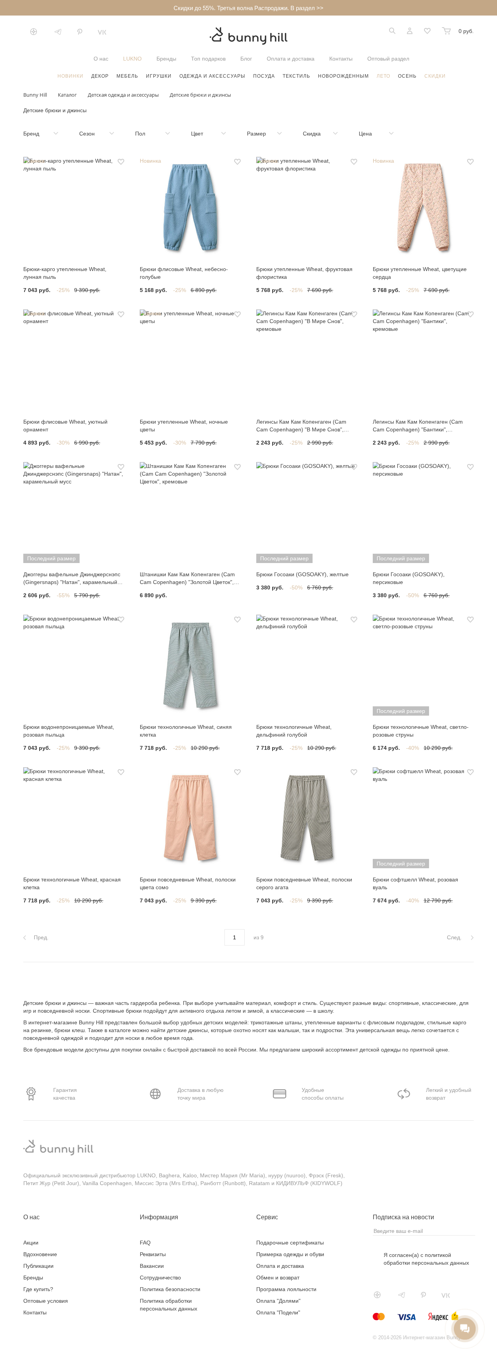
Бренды (166, 59)
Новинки (70, 76)
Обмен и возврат (277, 1277)
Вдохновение (40, 1254)
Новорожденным (343, 76)
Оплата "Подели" (278, 1312)
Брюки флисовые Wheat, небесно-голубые (184, 273)
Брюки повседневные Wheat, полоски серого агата (304, 883)
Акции (30, 1242)
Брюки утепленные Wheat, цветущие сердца (420, 273)
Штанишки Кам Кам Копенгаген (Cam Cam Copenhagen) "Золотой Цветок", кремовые (187, 578)
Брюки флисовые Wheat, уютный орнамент (65, 426)
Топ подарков (208, 59)
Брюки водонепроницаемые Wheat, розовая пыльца (68, 731)
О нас (101, 59)
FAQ (145, 1242)
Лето (383, 76)
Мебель (127, 76)
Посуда (264, 76)
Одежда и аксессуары (212, 76)
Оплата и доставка (291, 59)
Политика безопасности (170, 1289)
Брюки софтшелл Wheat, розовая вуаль (415, 883)
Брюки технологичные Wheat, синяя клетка (186, 731)
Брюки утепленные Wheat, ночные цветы (184, 426)
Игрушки (159, 76)
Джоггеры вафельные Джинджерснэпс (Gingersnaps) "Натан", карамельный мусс (71, 578)
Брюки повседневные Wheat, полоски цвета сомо (188, 883)
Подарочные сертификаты (290, 1242)
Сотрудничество (160, 1277)
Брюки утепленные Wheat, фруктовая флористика (304, 273)
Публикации (38, 1266)
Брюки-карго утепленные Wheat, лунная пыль (64, 273)
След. (455, 937)
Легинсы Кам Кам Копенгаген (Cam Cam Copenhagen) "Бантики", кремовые (418, 426)
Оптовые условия (45, 1301)
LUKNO (132, 59)
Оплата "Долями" (278, 1301)
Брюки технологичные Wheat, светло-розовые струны (421, 731)
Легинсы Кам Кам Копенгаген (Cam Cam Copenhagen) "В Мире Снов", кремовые (301, 426)
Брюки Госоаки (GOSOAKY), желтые (302, 574)
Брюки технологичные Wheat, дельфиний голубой (294, 731)
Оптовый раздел (388, 59)
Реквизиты (153, 1254)
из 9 (259, 937)
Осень (407, 76)
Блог (246, 59)
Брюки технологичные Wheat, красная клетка (72, 883)
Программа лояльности (286, 1289)
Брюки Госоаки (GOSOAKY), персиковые (409, 578)
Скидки (435, 76)
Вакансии (152, 1266)
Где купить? (38, 1289)
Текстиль (296, 76)
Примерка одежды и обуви (290, 1254)
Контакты (341, 59)
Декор (100, 76)
